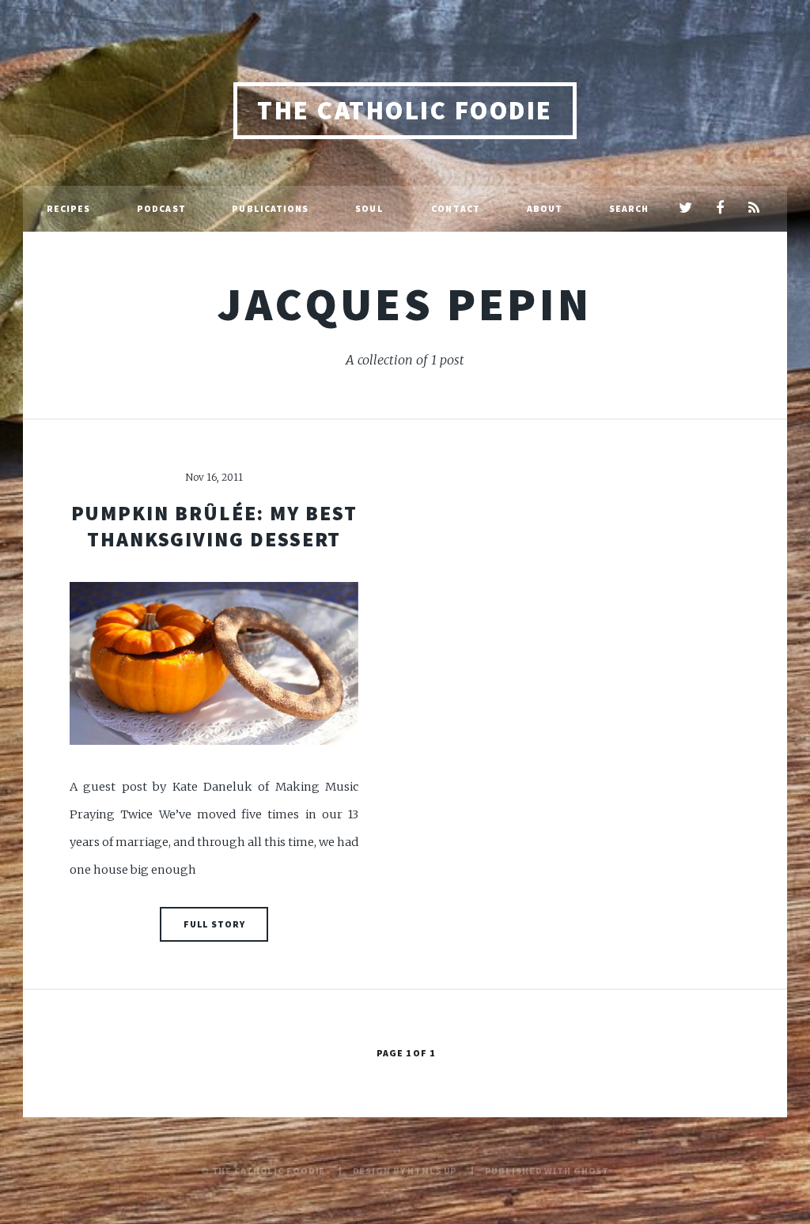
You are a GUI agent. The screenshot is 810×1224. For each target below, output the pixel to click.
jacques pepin (405, 303)
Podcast (161, 208)
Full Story (214, 924)
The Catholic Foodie (404, 110)
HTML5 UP (432, 1171)
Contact (455, 208)
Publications (270, 208)
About (545, 208)
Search (629, 208)
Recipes (69, 208)
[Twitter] (685, 209)
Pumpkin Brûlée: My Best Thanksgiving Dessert (214, 526)
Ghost (591, 1171)
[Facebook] (719, 209)
